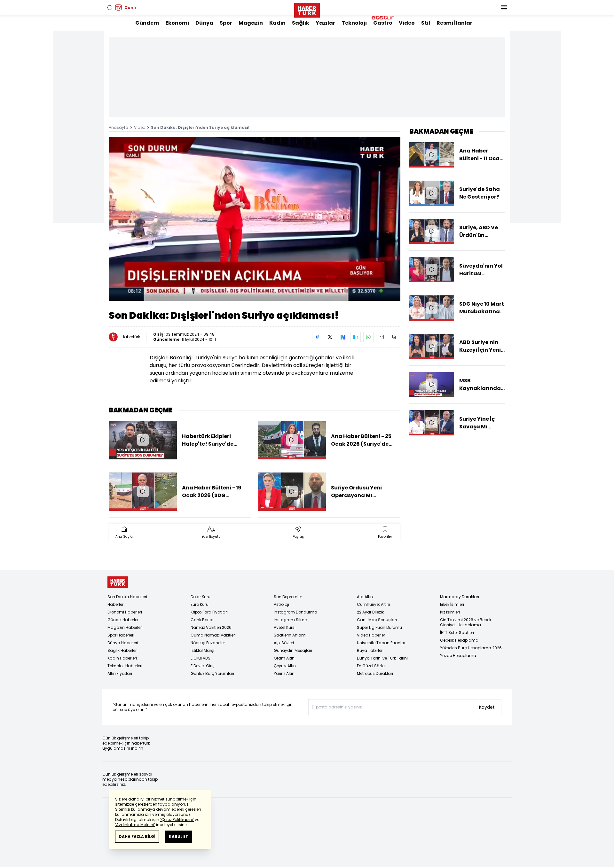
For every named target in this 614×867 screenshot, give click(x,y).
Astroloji (281, 604)
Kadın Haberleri (122, 658)
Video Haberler (371, 635)
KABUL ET (178, 836)
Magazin (251, 23)
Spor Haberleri (120, 635)
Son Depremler (288, 596)
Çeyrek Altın (285, 665)
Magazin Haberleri (125, 627)
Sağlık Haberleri (122, 650)
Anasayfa (118, 127)
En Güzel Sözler (371, 665)
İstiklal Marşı (202, 650)
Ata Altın (365, 596)
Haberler (115, 604)
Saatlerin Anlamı (290, 635)
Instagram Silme (290, 619)
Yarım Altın (284, 673)
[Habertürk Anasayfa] (307, 9)
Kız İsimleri (450, 612)
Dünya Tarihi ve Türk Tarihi (382, 658)
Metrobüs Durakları (375, 673)
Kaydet (487, 707)
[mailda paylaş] (381, 337)
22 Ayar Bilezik (370, 612)
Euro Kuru (200, 604)
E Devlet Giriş (203, 665)
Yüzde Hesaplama (458, 655)
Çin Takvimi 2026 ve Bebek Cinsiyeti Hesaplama (465, 622)
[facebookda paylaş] (317, 337)
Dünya (204, 23)
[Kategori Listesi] (504, 7)
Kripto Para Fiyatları (209, 612)
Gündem (147, 23)
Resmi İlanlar (454, 23)
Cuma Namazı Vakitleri (213, 635)
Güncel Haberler (122, 619)
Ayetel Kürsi (284, 627)
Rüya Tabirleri (370, 650)
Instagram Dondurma (295, 612)
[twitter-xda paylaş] (330, 337)
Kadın (277, 23)
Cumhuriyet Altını (373, 604)
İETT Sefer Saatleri (457, 632)
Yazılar (325, 23)
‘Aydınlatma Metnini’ (135, 824)
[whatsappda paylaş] (368, 337)
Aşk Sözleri (284, 642)
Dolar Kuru (200, 596)
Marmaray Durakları (459, 596)
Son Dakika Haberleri (127, 596)
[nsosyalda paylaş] (343, 337)
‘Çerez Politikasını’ (177, 819)
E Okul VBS (200, 658)
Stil (425, 23)
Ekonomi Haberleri (124, 612)
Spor (226, 23)
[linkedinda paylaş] (355, 337)
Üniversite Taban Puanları (381, 642)
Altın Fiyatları (119, 673)
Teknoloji (354, 23)
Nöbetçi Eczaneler (208, 642)
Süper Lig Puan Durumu (379, 627)
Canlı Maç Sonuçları (377, 619)
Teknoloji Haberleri (124, 665)
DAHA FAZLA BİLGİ (137, 836)
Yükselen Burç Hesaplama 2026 (471, 648)
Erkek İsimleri (452, 604)
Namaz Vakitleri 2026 (211, 627)
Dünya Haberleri (122, 642)
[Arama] (110, 7)
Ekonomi (177, 23)
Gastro (382, 23)
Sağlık (300, 23)
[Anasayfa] (117, 582)
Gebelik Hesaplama (459, 640)
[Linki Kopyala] (394, 337)
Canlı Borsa (202, 619)
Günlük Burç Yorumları (212, 673)
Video (407, 23)
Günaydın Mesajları (293, 650)
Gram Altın (284, 658)
